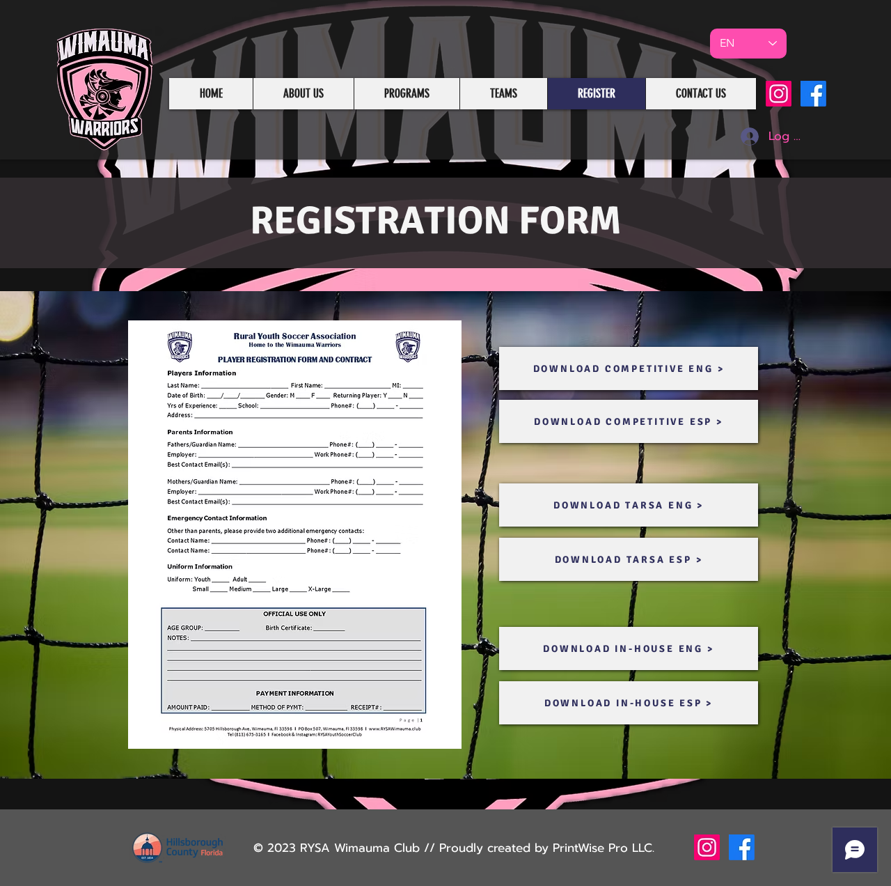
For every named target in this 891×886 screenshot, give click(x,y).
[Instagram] (778, 94)
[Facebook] (813, 94)
